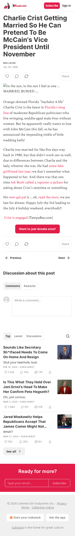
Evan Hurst (27, 367)
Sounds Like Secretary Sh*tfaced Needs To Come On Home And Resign (25, 352)
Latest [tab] (18, 336)
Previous (15, 258)
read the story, (48, 197)
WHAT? (8, 432)
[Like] (7, 76)
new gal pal (17, 197)
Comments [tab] (13, 286)
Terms (25, 507)
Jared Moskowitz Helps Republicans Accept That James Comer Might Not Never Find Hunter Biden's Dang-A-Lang (25, 422)
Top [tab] (8, 336)
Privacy (61, 503)
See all (11, 451)
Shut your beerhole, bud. (20, 362)
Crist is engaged (16, 217)
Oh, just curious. (14, 397)
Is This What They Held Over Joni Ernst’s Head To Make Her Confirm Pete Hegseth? (27, 387)
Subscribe (52, 5)
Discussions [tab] (33, 336)
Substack (18, 527)
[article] (37, 360)
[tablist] (20, 286)
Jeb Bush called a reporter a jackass (37, 182)
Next (61, 258)
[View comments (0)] (17, 76)
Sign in (66, 5)
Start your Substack (27, 517)
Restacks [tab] (29, 286)
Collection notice (43, 507)
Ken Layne (9, 63)
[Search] (68, 336)
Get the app (57, 517)
